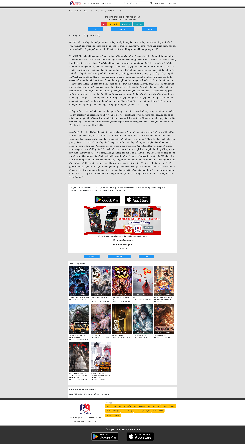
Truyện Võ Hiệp (139, 406)
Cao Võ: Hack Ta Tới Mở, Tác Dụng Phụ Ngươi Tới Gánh (163, 298)
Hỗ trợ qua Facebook (122, 240)
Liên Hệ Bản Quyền (122, 244)
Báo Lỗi (113, 24)
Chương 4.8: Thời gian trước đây (122, 19)
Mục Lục (122, 29)
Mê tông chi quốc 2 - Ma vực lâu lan (122, 17)
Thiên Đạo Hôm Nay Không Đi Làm (100, 298)
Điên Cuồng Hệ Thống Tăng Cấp (120, 298)
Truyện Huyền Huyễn (142, 411)
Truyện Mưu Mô (153, 406)
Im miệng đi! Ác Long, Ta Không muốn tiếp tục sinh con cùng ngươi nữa (100, 375)
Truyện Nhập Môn (168, 406)
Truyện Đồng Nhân (113, 415)
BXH (102, 3)
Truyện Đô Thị (127, 411)
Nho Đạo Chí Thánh (118, 335)
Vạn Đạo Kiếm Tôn (160, 335)
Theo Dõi (127, 24)
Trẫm (134, 297)
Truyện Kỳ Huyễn (124, 406)
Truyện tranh (111, 406)
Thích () (138, 24)
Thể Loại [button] (108, 3)
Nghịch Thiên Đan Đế (139, 335)
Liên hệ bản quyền (76, 418)
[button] (160, 3)
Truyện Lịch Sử (158, 411)
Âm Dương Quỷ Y (96, 335)
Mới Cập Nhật (95, 3)
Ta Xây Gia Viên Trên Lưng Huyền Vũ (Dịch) (77, 336)
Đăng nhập (172, 3)
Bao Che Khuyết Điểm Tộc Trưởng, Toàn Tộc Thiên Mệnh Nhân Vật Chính (78, 375)
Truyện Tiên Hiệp (113, 411)
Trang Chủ (86, 3)
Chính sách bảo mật (94, 418)
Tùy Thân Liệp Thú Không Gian (79, 297)
